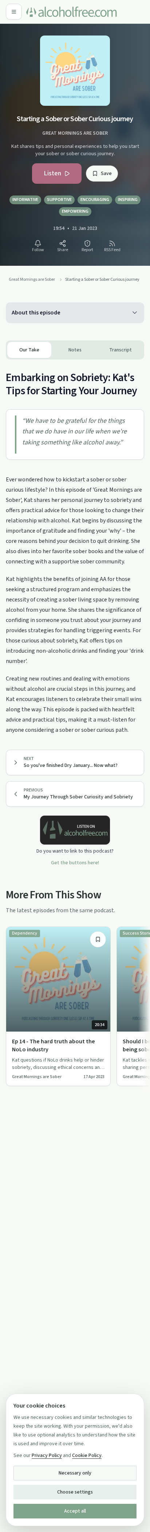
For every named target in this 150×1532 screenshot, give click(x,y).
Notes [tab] (75, 350)
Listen (52, 173)
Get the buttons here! (75, 862)
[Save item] (98, 939)
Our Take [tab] (29, 350)
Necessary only (75, 1473)
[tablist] (75, 349)
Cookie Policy (87, 1455)
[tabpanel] (75, 547)
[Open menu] (14, 12)
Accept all (75, 1511)
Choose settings (75, 1492)
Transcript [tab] (120, 350)
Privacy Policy (47, 1455)
